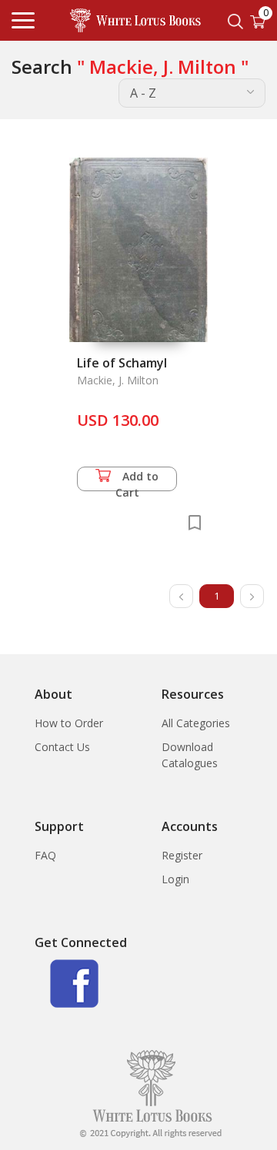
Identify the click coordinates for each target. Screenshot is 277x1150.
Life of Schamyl (122, 362)
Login (175, 879)
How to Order (69, 723)
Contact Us (62, 747)
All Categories (196, 723)
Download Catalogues (190, 755)
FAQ (45, 855)
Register (182, 855)
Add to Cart (137, 480)
